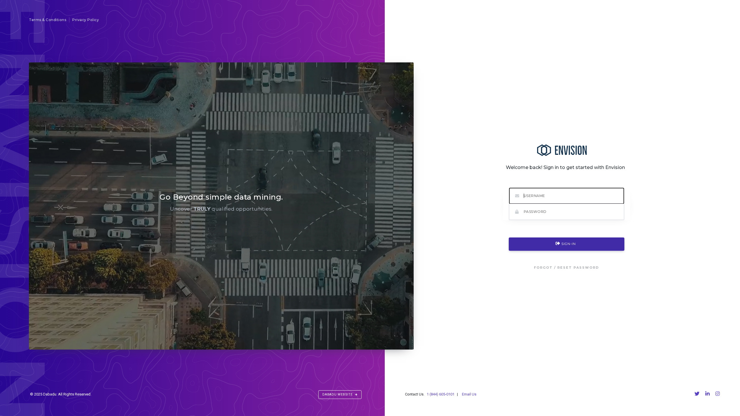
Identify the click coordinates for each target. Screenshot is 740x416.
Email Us (468, 394)
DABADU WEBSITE (338, 394)
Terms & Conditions (47, 20)
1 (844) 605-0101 (441, 394)
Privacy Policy (85, 20)
